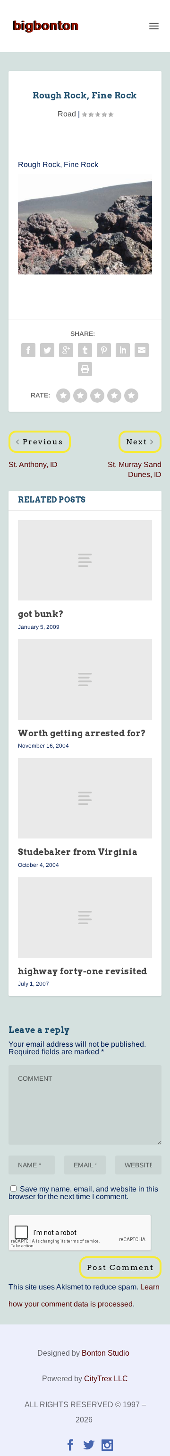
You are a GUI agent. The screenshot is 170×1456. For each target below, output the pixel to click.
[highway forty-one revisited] (85, 917)
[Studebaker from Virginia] (85, 798)
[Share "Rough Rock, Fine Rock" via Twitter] (47, 350)
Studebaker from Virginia (77, 852)
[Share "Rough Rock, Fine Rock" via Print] (85, 369)
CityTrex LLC (106, 1379)
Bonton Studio (105, 1353)
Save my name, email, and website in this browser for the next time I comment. (83, 1192)
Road (67, 114)
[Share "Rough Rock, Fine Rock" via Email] (141, 350)
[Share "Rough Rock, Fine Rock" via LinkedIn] (122, 350)
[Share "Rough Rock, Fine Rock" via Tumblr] (85, 350)
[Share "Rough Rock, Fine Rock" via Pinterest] (103, 350)
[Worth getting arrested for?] (85, 679)
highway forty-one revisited (82, 971)
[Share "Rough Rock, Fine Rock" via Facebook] (28, 350)
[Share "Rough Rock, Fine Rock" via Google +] (66, 350)
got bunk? (41, 614)
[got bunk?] (85, 560)
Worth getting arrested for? (82, 733)
